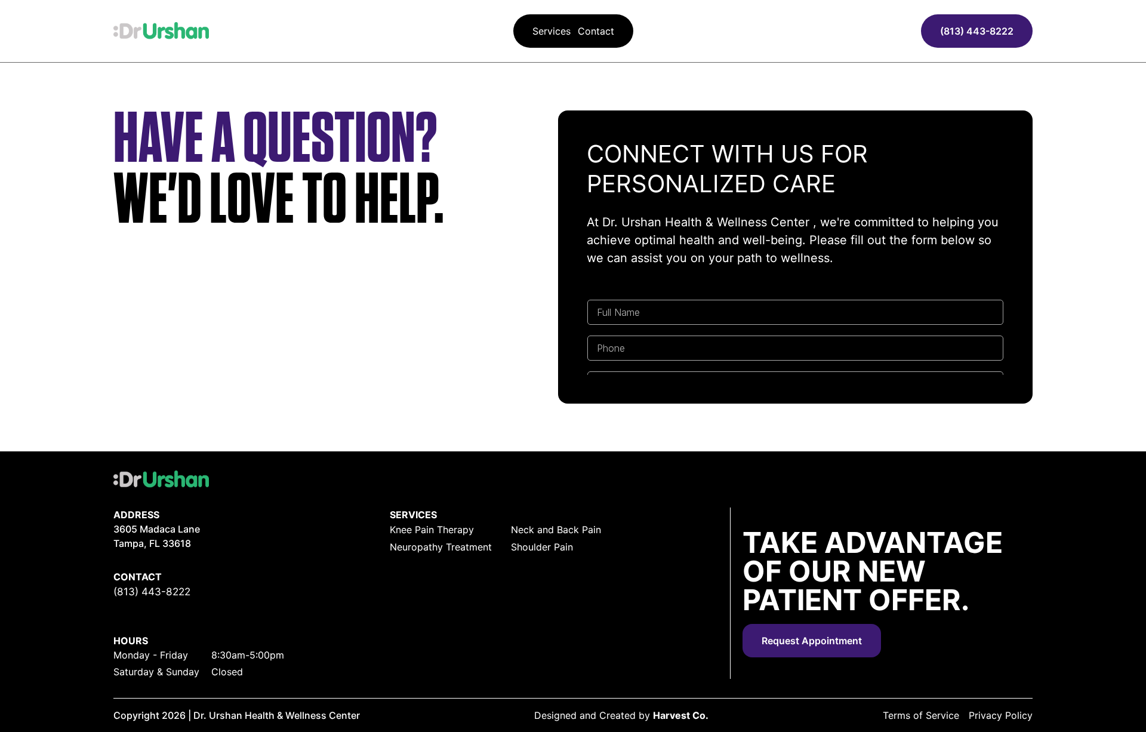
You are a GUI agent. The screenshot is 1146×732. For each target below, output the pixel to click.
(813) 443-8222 (976, 31)
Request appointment (812, 641)
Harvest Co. (680, 715)
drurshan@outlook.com (169, 606)
